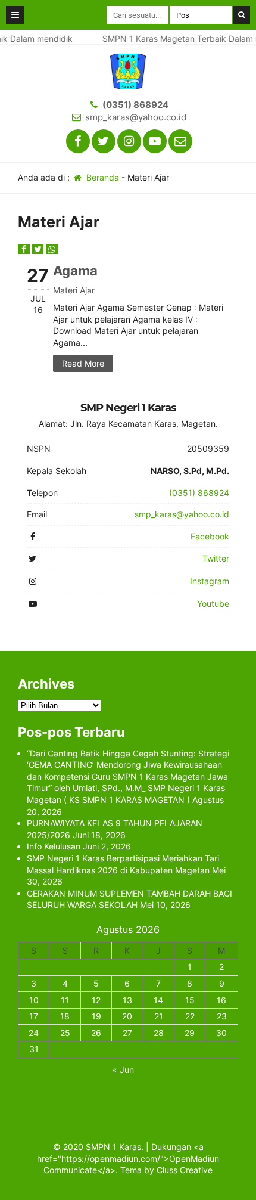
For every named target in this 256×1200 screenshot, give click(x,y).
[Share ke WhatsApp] (52, 249)
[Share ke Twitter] (39, 249)
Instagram (209, 581)
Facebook (210, 536)
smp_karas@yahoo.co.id (135, 117)
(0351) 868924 (135, 104)
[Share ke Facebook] (25, 249)
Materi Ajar (74, 290)
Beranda (101, 177)
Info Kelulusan (53, 846)
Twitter (215, 558)
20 (127, 1016)
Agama (75, 270)
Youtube (213, 604)
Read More (83, 363)
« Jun (123, 1070)
